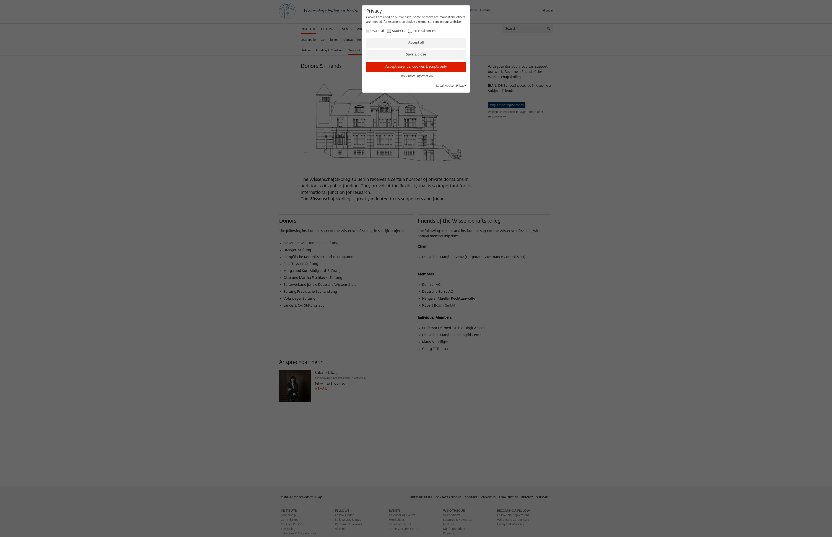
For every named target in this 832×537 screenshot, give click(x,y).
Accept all (416, 42)
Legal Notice (445, 85)
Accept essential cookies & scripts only (416, 67)
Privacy (461, 85)
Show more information (416, 76)
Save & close (416, 54)
